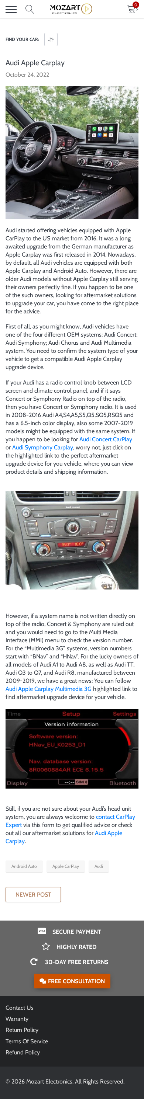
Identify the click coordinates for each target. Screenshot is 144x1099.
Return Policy (22, 1029)
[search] (29, 9)
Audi (99, 866)
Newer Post (33, 894)
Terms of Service (27, 1041)
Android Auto (24, 866)
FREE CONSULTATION (76, 981)
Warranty (17, 1018)
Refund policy (23, 1052)
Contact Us (20, 1007)
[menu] (11, 9)
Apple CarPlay (65, 866)
